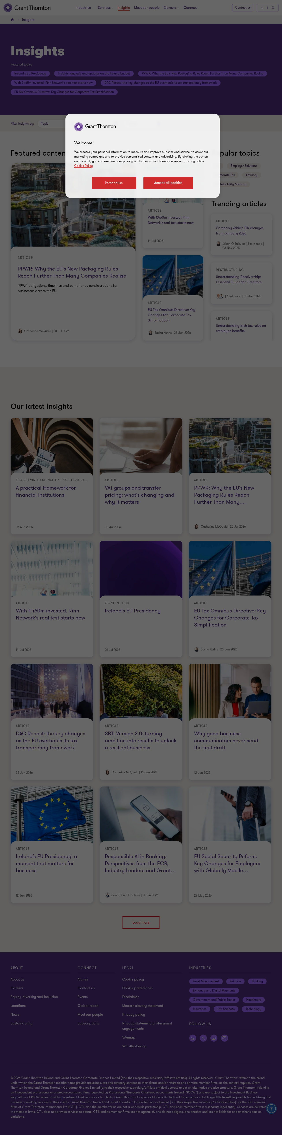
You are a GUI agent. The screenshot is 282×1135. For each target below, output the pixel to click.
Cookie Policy (83, 166)
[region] (142, 156)
